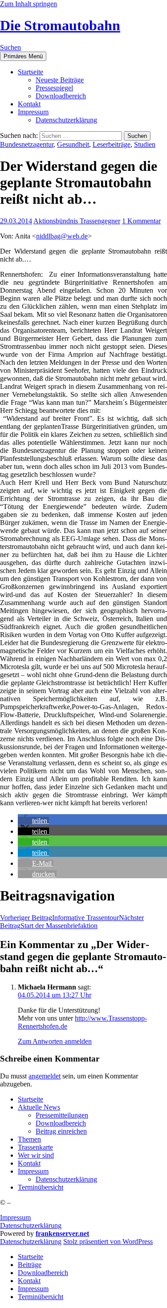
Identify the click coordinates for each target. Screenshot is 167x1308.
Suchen (10, 47)
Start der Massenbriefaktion (72, 921)
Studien (144, 144)
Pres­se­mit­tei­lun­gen (62, 1115)
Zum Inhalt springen (28, 4)
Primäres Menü (23, 56)
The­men (29, 1139)
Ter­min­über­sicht (40, 1187)
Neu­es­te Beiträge (60, 80)
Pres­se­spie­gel (54, 88)
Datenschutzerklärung (30, 1225)
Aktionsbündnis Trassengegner (76, 221)
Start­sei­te (30, 72)
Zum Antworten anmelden (55, 1041)
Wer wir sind (36, 1155)
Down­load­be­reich (61, 96)
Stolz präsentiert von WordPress (108, 1241)
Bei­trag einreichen (61, 1131)
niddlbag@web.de (62, 236)
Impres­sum (33, 112)
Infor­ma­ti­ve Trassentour (59, 917)
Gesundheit (73, 144)
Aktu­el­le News (39, 1107)
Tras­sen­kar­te (35, 1147)
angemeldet (45, 1076)
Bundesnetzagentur (26, 144)
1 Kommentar (141, 221)
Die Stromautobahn (60, 25)
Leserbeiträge (111, 144)
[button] (33, 820)
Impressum (15, 1217)
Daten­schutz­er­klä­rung (66, 120)
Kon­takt (29, 104)
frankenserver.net (62, 1233)
